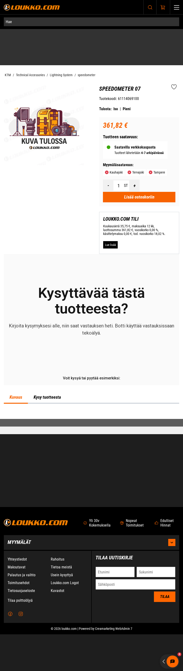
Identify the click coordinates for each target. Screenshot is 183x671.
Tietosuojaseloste (21, 627)
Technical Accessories (30, 66)
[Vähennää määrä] (108, 177)
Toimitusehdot (19, 619)
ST (126, 177)
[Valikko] (176, 7)
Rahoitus (57, 596)
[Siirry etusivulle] (32, 7)
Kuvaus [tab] (16, 443)
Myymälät (19, 579)
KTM (8, 66)
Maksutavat (16, 603)
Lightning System (61, 66)
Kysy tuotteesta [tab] (47, 443)
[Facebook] (10, 650)
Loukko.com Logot (65, 619)
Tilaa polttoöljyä (20, 637)
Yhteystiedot (17, 596)
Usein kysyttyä (62, 611)
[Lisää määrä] (134, 177)
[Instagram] (20, 650)
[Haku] (150, 7)
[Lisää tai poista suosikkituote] (174, 78)
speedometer (86, 66)
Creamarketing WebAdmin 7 (113, 665)
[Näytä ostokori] (163, 7)
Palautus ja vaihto (22, 611)
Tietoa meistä (61, 603)
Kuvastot (57, 627)
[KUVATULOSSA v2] (44, 116)
